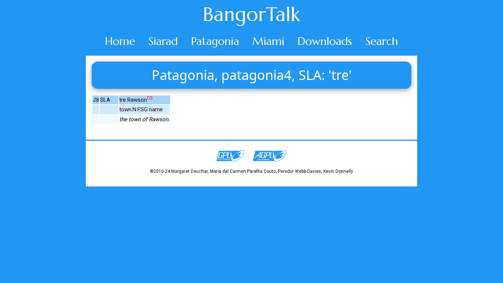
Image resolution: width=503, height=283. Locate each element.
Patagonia (215, 41)
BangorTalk (251, 14)
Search (381, 41)
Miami (268, 41)
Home (120, 41)
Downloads (325, 41)
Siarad (163, 41)
